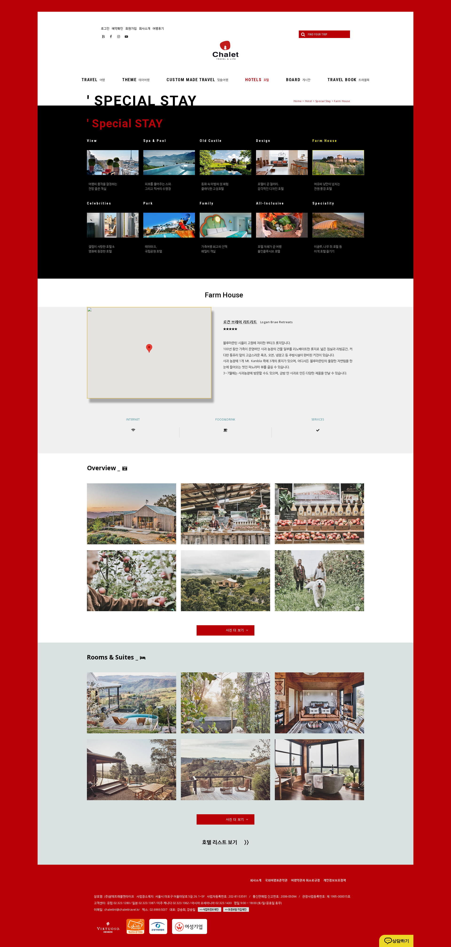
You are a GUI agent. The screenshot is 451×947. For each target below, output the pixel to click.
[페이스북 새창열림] (111, 36)
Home (298, 101)
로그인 (105, 28)
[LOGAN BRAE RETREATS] (131, 513)
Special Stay (323, 101)
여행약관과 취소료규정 (305, 880)
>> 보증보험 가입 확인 (236, 909)
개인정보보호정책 (334, 880)
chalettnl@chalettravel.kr (122, 909)
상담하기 (400, 941)
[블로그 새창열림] (103, 36)
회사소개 (144, 28)
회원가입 (131, 28)
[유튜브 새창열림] (126, 36)
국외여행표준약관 (276, 880)
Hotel (308, 101)
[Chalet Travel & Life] (225, 50)
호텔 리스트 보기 (225, 843)
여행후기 (158, 28)
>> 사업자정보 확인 (208, 909)
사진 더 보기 (235, 630)
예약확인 (117, 28)
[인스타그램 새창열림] (118, 36)
